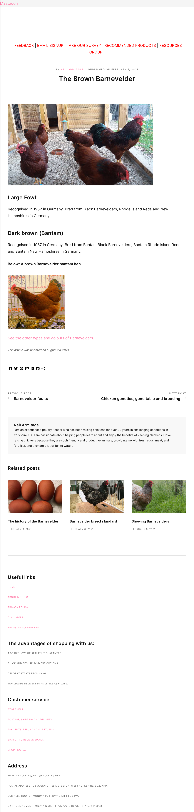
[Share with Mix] (27, 369)
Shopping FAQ (17, 749)
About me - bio (18, 597)
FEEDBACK (24, 45)
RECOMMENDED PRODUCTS (130, 45)
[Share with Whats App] (43, 369)
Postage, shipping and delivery (30, 719)
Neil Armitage (72, 69)
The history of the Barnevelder (33, 521)
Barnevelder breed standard (93, 521)
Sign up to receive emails (26, 739)
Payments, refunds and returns (31, 729)
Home (11, 587)
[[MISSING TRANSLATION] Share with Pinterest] (21, 369)
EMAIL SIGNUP (50, 45)
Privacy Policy (18, 607)
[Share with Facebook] (10, 369)
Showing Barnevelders (150, 521)
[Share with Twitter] (16, 369)
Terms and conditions (24, 627)
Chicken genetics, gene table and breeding (140, 398)
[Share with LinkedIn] (32, 369)
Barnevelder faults (31, 398)
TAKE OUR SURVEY (84, 45)
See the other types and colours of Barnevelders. (51, 338)
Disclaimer (15, 617)
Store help (15, 709)
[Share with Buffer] (37, 369)
